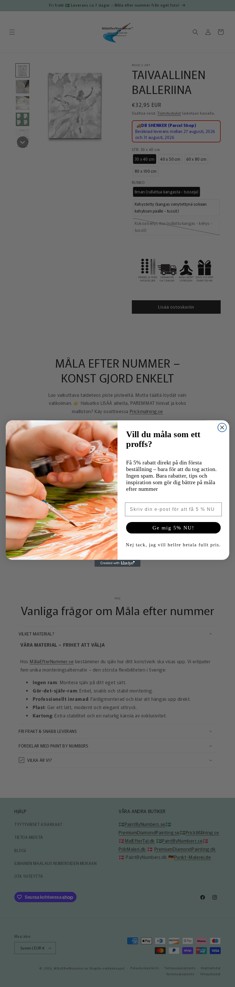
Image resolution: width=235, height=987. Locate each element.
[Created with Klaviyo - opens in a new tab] (117, 563)
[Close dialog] (222, 427)
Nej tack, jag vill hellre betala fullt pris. (173, 544)
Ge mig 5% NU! (173, 528)
